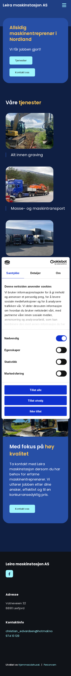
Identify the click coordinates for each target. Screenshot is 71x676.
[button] (20, 60)
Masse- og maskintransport (38, 208)
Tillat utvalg (35, 400)
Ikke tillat (35, 411)
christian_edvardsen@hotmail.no (29, 631)
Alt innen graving (27, 154)
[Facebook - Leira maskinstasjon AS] (9, 573)
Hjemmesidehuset (29, 664)
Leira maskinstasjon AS (25, 5)
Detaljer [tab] (35, 272)
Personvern (50, 664)
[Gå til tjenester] (35, 131)
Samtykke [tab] (12, 272)
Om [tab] (58, 272)
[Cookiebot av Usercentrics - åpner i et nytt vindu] (50, 262)
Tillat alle (35, 389)
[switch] (61, 350)
